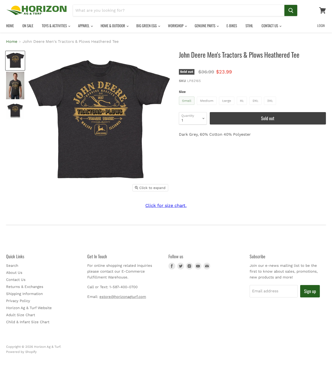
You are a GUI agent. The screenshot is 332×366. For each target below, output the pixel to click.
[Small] (187, 106)
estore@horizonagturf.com (122, 297)
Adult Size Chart (20, 315)
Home (10, 25)
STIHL (249, 25)
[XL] (242, 106)
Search (12, 265)
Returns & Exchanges (24, 287)
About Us (14, 272)
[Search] (290, 10)
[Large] (227, 106)
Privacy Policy (18, 301)
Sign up (310, 291)
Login (321, 25)
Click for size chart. (166, 205)
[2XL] (256, 106)
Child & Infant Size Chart (27, 322)
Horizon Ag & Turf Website (29, 308)
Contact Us (270, 25)
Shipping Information (24, 294)
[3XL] (270, 106)
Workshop (176, 25)
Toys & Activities (55, 25)
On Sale (27, 25)
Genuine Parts (205, 25)
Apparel (84, 25)
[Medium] (207, 106)
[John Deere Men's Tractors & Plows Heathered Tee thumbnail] (15, 60)
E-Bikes (232, 25)
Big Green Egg (146, 25)
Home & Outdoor (113, 25)
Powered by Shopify (21, 352)
